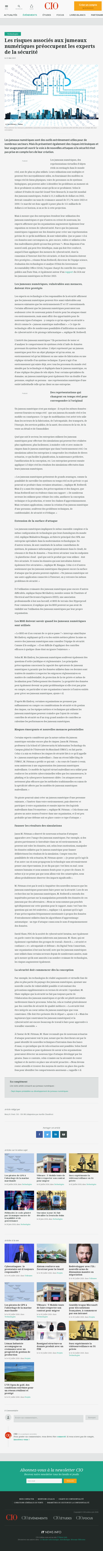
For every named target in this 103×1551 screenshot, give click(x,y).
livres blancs (77, 15)
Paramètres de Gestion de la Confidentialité (68, 1502)
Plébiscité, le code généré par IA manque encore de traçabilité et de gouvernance (18, 1216)
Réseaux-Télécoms (78, 1539)
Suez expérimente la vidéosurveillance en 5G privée (81, 1178)
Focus (60, 15)
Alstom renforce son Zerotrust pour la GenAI (50, 1268)
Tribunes (28, 1275)
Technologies (12, 34)
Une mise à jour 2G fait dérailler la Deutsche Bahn (50, 1214)
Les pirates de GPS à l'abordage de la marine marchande (17, 1178)
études (47, 15)
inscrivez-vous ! (22, 1439)
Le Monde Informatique (49, 1539)
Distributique (65, 1539)
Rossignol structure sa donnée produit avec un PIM (50, 1346)
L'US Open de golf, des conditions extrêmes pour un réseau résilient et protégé (19, 1389)
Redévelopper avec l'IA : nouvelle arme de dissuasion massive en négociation (82, 1270)
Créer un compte (88, 6)
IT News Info (62, 1537)
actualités (10, 15)
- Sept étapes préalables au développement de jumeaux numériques (39, 1091)
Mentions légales (46, 1499)
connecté (61, 1436)
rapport (69, 271)
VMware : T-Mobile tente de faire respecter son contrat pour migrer (51, 1178)
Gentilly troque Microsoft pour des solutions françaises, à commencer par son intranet (83, 1309)
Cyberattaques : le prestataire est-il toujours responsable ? (19, 1269)
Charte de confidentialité (71, 1499)
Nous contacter (26, 1499)
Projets (60, 1273)
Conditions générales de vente (28, 1502)
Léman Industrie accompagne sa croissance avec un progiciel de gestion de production (17, 1349)
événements (30, 15)
